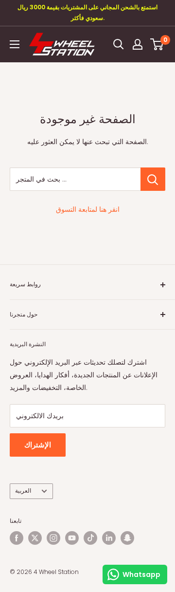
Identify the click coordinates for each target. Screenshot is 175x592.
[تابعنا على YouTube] (72, 538)
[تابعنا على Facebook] (16, 538)
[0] (157, 44)
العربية (23, 491)
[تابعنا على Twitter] (35, 538)
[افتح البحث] (118, 44)
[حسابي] (137, 44)
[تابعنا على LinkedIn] (109, 538)
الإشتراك (37, 445)
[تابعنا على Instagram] (53, 538)
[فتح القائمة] (14, 44)
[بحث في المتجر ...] (152, 179)
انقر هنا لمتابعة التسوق (88, 209)
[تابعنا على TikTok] (90, 538)
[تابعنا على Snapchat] (127, 538)
